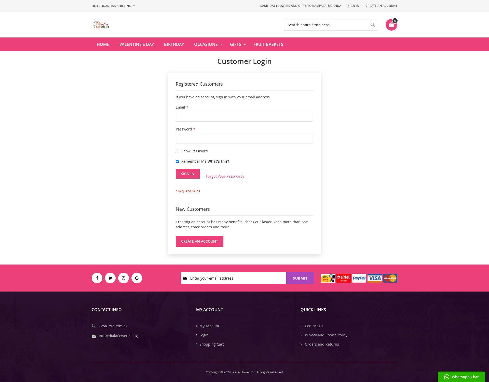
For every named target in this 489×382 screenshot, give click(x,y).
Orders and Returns (321, 344)
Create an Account (381, 6)
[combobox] (331, 25)
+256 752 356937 (113, 325)
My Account (209, 325)
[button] (113, 6)
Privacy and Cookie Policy (325, 335)
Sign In (353, 6)
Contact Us (313, 325)
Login (204, 335)
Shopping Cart (211, 344)
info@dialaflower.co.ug (118, 335)
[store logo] (101, 24)
